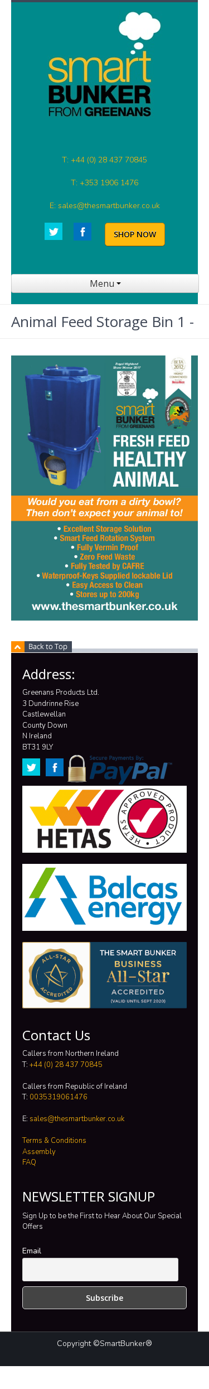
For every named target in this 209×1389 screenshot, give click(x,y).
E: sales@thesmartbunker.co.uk (105, 205)
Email (31, 1251)
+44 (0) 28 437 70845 (66, 1065)
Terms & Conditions (54, 1141)
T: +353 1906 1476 (104, 182)
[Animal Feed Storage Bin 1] (104, 488)
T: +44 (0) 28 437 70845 (104, 160)
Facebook (82, 232)
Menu (103, 283)
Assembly (39, 1152)
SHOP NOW (135, 234)
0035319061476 (59, 1097)
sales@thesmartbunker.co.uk (77, 1119)
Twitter (53, 231)
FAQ (29, 1162)
